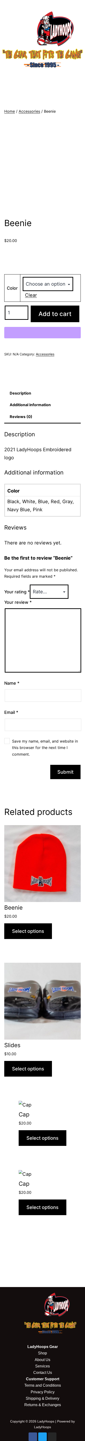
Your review (18, 602)
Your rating (17, 591)
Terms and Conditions (42, 1385)
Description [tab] (20, 393)
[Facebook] (33, 1436)
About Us (42, 1360)
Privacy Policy (43, 1392)
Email (11, 712)
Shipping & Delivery (42, 1398)
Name (11, 683)
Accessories (29, 111)
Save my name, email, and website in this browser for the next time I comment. (45, 747)
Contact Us (42, 1373)
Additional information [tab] (30, 404)
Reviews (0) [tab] (21, 416)
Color (12, 288)
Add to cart (55, 313)
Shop (42, 1353)
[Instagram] (52, 1436)
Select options (28, 931)
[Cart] (42, 92)
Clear (31, 295)
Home (9, 111)
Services (42, 1366)
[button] (42, 76)
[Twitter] (42, 1436)
